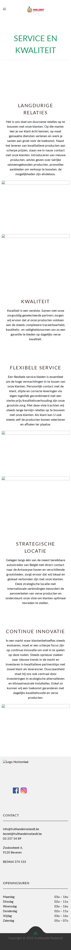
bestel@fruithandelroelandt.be (22, 833)
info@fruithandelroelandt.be (21, 829)
